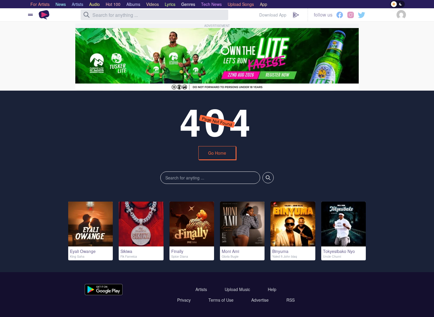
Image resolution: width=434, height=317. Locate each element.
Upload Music (237, 289)
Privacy (184, 300)
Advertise (260, 300)
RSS (290, 300)
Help (272, 289)
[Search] (86, 14)
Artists (201, 289)
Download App (272, 15)
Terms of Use (221, 300)
